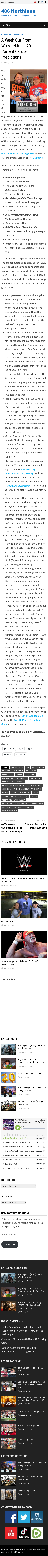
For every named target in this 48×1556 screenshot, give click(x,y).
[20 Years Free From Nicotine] (8, 1074)
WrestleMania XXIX (25, 807)
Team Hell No (25, 793)
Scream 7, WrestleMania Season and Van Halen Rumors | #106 (32, 1399)
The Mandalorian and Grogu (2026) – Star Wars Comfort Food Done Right (30, 1305)
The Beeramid (35, 157)
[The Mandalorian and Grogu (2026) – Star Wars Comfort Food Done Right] (8, 1302)
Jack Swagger (36, 785)
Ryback (5, 793)
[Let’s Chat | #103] (8, 1439)
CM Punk (19, 774)
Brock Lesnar (17, 771)
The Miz (5, 796)
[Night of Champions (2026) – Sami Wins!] (8, 1102)
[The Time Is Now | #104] (8, 1425)
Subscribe (10, 1244)
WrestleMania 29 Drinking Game (17, 153)
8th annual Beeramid (32, 715)
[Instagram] (42, 1)
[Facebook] (32, 1)
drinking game (8, 782)
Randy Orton (36, 789)
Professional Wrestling (12, 35)
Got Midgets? (7, 921)
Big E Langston (38, 767)
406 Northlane (18, 11)
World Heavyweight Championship (16, 803)
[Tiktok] (45, 1)
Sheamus (14, 793)
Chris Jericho (7, 774)
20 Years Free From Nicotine (30, 1073)
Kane (15, 789)
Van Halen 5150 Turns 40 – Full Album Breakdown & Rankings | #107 (31, 1385)
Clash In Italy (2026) (27, 1490)
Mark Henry (24, 789)
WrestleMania (37, 803)
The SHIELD (24, 796)
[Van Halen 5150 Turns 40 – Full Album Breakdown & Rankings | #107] (8, 1382)
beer (27, 767)
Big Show (6, 771)
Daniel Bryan (22, 778)
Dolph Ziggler (35, 778)
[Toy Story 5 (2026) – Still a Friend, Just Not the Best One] (8, 1060)
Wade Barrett (19, 800)
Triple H (34, 796)
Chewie (5, 1339)
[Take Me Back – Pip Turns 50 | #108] (8, 1368)
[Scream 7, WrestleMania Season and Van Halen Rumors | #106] (8, 1397)
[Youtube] (35, 1)
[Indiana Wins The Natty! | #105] (8, 1411)
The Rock (14, 796)
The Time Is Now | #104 (28, 1425)
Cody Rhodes (30, 774)
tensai (35, 793)
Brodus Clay (31, 771)
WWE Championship (9, 811)
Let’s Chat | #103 (25, 1439)
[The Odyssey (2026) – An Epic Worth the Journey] (8, 1046)
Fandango (20, 782)
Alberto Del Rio (17, 767)
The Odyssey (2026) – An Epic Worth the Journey (31, 1047)
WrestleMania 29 (9, 807)
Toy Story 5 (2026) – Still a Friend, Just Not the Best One (31, 1061)
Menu (8, 25)
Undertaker (7, 800)
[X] (39, 1)
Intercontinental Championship (15, 785)
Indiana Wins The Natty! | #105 (31, 1411)
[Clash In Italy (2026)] (8, 1491)
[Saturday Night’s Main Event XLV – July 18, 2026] (8, 1088)
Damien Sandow (8, 778)
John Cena (6, 789)
